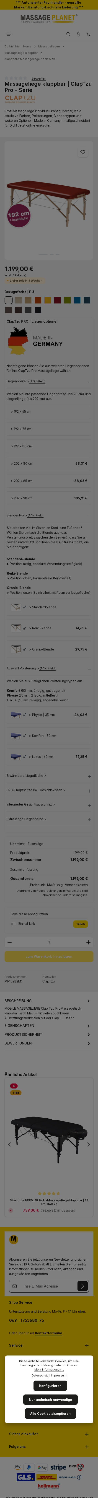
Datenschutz (40, 1375)
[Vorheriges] (13, 200)
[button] (49, 382)
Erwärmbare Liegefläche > (26, 776)
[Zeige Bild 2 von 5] (52, 254)
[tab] (48, 1008)
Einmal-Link (26, 923)
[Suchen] (68, 34)
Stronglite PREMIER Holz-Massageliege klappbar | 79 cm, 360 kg (49, 1202)
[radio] (16, 607)
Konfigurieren (50, 1386)
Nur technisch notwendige (50, 1400)
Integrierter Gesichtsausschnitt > (31, 804)
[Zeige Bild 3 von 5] (57, 254)
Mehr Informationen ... (49, 1369)
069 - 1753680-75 (26, 1320)
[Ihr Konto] (78, 34)
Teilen (80, 924)
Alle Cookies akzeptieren (50, 1413)
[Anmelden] (82, 1286)
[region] (49, 200)
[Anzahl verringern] (9, 942)
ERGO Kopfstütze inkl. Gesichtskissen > (36, 790)
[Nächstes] (85, 200)
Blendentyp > (17, 515)
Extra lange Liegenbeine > (26, 819)
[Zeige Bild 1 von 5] (43, 254)
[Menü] (9, 34)
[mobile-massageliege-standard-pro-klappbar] (49, 200)
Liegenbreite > (18, 381)
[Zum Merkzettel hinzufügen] (83, 152)
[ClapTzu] (49, 99)
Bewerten (39, 78)
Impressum (58, 1375)
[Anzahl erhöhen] (88, 942)
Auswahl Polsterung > (23, 668)
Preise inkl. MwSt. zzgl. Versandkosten (59, 885)
